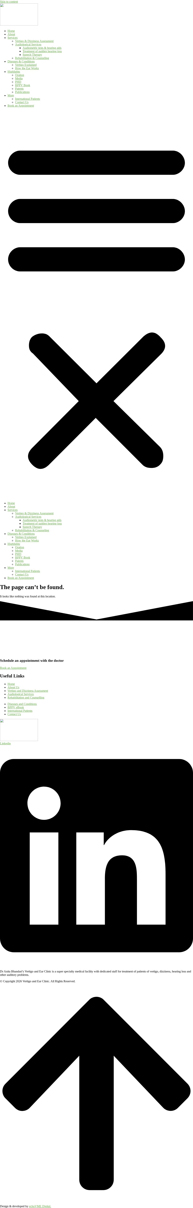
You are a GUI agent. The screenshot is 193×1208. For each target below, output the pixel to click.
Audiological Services (28, 44)
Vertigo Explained (26, 64)
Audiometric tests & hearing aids (42, 47)
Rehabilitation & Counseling (32, 58)
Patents (19, 88)
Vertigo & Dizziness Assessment (34, 41)
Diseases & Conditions (21, 61)
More (11, 95)
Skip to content (9, 1)
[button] (96, 304)
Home (11, 30)
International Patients (27, 98)
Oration (19, 75)
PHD (18, 81)
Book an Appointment (21, 105)
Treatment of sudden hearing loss (42, 51)
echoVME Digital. (40, 1206)
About (11, 34)
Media (19, 78)
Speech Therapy (32, 54)
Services (13, 37)
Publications (22, 92)
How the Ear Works (27, 68)
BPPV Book (22, 85)
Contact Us (21, 102)
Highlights (14, 71)
